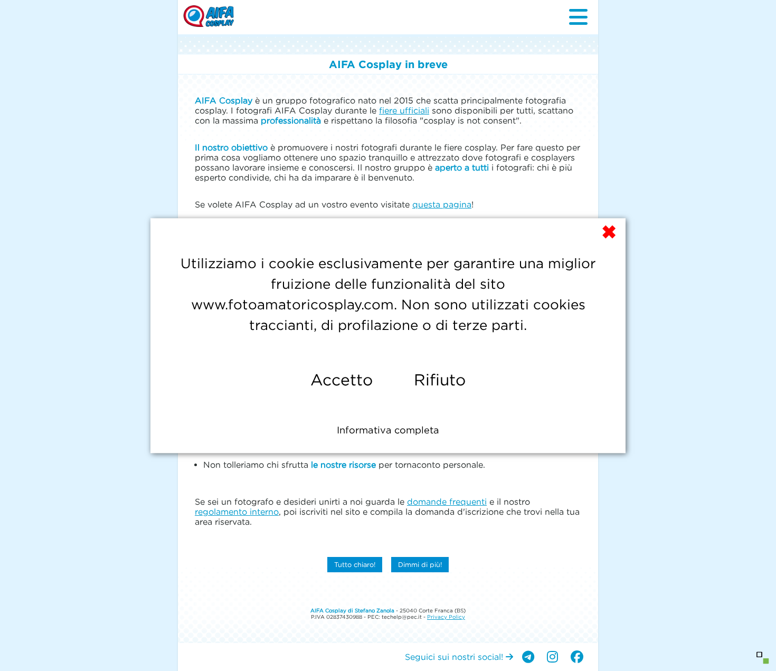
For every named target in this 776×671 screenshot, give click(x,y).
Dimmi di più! (420, 565)
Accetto (341, 380)
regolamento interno (237, 511)
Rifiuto (440, 380)
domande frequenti (447, 501)
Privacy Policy (446, 617)
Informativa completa (388, 430)
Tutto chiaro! (354, 565)
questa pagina (441, 204)
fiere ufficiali (404, 110)
